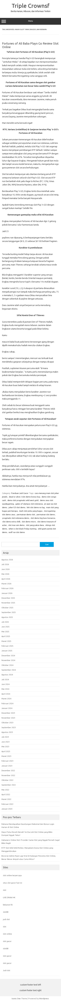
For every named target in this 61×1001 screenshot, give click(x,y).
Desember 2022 (8, 770)
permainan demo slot (26, 514)
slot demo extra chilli (11, 522)
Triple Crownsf (30, 6)
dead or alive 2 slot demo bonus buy (24, 497)
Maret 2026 (6, 584)
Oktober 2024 (7, 665)
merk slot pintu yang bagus (30, 511)
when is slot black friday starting (22, 529)
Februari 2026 (7, 588)
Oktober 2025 (7, 608)
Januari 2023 (6, 766)
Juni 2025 (5, 627)
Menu (30, 21)
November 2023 (8, 718)
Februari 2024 (7, 703)
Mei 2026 (5, 574)
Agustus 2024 (7, 675)
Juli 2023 (5, 737)
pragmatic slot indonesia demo (15, 518)
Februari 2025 (7, 646)
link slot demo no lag (36, 507)
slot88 (5, 912)
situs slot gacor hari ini (12, 883)
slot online (7, 934)
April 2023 (5, 751)
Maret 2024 (6, 699)
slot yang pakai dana (35, 525)
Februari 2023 (7, 761)
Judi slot (6, 970)
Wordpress (44, 998)
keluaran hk (8, 905)
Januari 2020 (6, 809)
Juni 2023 (5, 742)
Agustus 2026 (7, 560)
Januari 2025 (6, 651)
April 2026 (5, 579)
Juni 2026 (5, 569)
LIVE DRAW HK (9, 897)
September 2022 (8, 785)
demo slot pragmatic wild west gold (22, 500)
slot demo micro (29, 522)
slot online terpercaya (12, 875)
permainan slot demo (46, 514)
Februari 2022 (7, 804)
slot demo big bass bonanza (43, 518)
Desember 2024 (8, 655)
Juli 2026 (5, 564)
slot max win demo (16, 525)
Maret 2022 (6, 799)
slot (4, 890)
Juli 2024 (5, 679)
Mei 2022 (5, 790)
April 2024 (5, 694)
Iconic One (16, 998)
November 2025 (8, 603)
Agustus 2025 (7, 617)
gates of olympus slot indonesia (29, 504)
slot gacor (7, 941)
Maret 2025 (6, 641)
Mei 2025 (5, 631)
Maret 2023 (6, 756)
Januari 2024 (6, 708)
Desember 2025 (8, 598)
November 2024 (8, 660)
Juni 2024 (5, 684)
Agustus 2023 (7, 732)
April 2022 (5, 794)
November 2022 (8, 775)
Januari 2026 (6, 593)
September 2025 (8, 612)
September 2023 (8, 727)
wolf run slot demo (17, 532)
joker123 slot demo (17, 507)
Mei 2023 (5, 746)
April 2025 (5, 636)
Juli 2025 (5, 622)
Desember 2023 (8, 713)
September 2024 (8, 670)
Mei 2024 (5, 689)
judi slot (6, 919)
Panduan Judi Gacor (19, 493)
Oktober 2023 (7, 722)
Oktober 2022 (7, 780)
